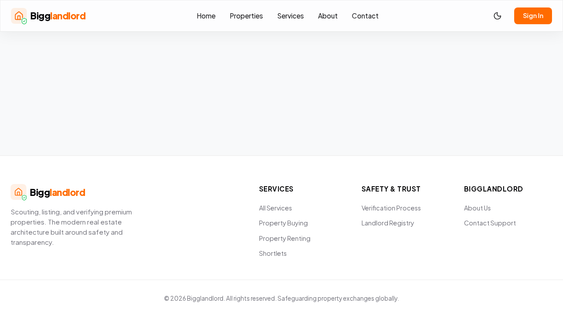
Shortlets (273, 253)
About (328, 15)
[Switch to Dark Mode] (497, 16)
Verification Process (391, 208)
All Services (275, 208)
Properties (246, 15)
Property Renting (285, 238)
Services (290, 15)
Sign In (533, 15)
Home (206, 15)
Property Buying (283, 223)
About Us (477, 208)
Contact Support (490, 223)
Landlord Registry (388, 223)
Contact (365, 15)
